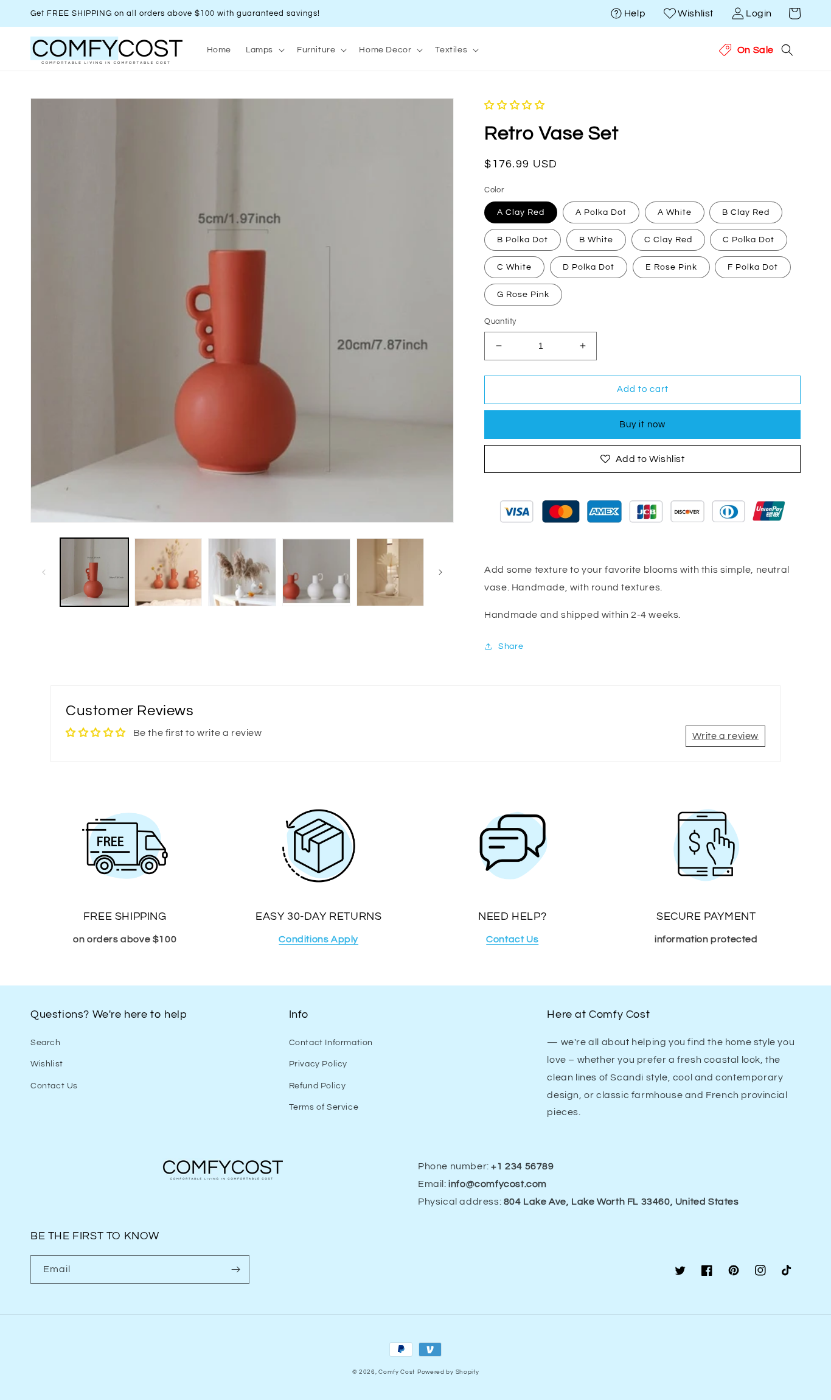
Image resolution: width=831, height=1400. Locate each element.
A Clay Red (520, 212)
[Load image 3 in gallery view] (242, 572)
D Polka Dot (588, 267)
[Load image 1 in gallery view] (94, 572)
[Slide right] (440, 572)
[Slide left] (43, 572)
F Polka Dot (753, 267)
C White (514, 267)
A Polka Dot (601, 212)
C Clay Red (668, 240)
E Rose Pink (671, 267)
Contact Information (331, 1042)
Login (759, 13)
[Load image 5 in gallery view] (390, 572)
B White (596, 240)
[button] (794, 13)
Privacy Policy (318, 1064)
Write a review (725, 736)
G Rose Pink (523, 294)
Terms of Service (324, 1107)
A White (675, 212)
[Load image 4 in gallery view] (316, 572)
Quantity (500, 321)
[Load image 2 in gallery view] (168, 572)
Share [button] (510, 646)
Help (634, 13)
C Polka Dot (748, 240)
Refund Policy (317, 1086)
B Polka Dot (522, 240)
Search (45, 1042)
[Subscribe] (235, 1269)
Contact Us (54, 1086)
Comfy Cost (396, 1372)
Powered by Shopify (448, 1372)
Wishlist (696, 13)
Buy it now (642, 424)
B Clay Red (746, 212)
